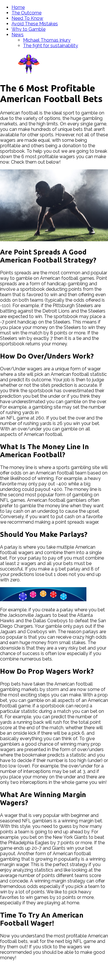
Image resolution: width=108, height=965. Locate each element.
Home (18, 7)
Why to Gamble (29, 29)
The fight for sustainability (50, 45)
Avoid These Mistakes (35, 23)
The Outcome (26, 13)
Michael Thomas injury (47, 40)
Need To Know (27, 18)
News (18, 34)
